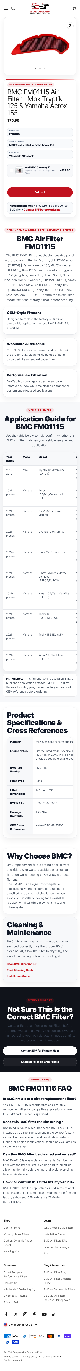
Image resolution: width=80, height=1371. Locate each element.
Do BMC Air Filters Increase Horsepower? (57, 1297)
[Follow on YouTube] (44, 1314)
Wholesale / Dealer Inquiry (19, 1289)
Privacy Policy (12, 1302)
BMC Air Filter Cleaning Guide (57, 1280)
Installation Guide (18, 976)
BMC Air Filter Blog (55, 1272)
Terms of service (50, 1356)
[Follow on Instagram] (25, 1314)
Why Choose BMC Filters (58, 1227)
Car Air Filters (12, 1227)
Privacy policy (29, 1356)
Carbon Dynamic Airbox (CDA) (18, 1242)
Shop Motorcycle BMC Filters (40, 1061)
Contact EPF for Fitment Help (40, 1050)
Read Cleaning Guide (20, 970)
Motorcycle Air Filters (16, 1234)
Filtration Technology (56, 1247)
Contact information (14, 1360)
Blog (46, 1253)
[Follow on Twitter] (15, 1314)
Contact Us (10, 1283)
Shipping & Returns (15, 1295)
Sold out (40, 192)
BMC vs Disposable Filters (59, 1289)
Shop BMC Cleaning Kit (22, 963)
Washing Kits (11, 1251)
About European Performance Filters (15, 1274)
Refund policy (11, 1356)
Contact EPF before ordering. (42, 209)
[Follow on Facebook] (6, 1314)
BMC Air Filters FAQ (55, 1240)
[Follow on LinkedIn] (53, 1314)
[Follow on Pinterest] (34, 1314)
